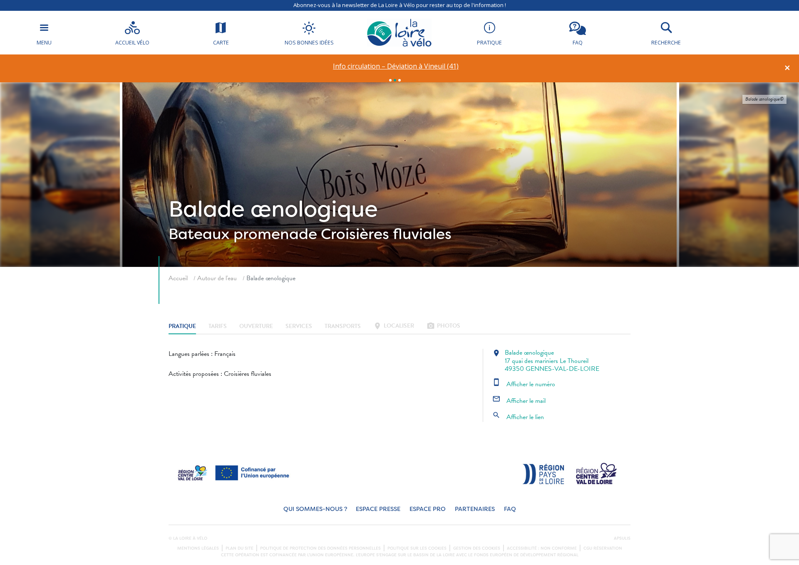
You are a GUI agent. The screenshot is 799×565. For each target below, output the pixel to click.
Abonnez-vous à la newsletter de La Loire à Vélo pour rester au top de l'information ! (399, 5)
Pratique (182, 326)
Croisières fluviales (386, 234)
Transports (343, 326)
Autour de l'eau (217, 278)
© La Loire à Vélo (188, 538)
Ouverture (256, 326)
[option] (396, 66)
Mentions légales (198, 548)
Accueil (178, 278)
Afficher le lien (518, 417)
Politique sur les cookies (417, 548)
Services (298, 326)
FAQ (510, 509)
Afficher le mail (519, 401)
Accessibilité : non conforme (542, 548)
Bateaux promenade (243, 234)
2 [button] (395, 80)
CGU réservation (602, 548)
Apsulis (622, 538)
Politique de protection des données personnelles (320, 548)
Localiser (393, 326)
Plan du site (239, 548)
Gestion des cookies (476, 548)
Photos (443, 326)
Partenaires (475, 509)
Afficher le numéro (523, 384)
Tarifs (217, 326)
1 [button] (390, 80)
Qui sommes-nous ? (315, 509)
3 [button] (399, 80)
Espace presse (378, 509)
